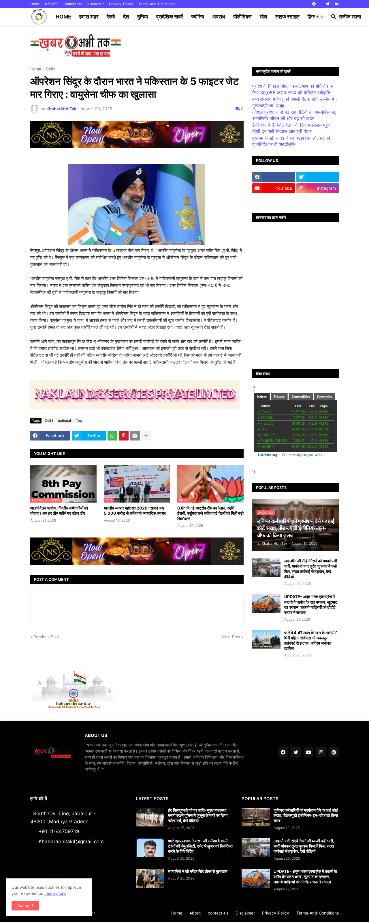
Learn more (55, 893)
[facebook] (314, 4)
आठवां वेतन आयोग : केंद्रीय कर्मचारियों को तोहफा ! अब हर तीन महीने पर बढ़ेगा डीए (59, 510)
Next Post (231, 636)
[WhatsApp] (112, 436)
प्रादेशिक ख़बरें (169, 17)
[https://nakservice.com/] (273, 199)
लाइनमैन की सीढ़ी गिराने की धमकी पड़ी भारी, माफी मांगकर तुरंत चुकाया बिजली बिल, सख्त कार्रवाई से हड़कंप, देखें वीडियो (310, 568)
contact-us (218, 912)
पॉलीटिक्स (242, 17)
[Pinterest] (124, 436)
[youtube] (337, 4)
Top (79, 420)
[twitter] (328, 4)
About (195, 912)
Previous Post (46, 636)
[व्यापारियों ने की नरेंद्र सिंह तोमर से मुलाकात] (150, 878)
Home (35, 4)
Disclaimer (95, 4)
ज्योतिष (197, 17)
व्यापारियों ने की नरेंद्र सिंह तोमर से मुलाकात (197, 871)
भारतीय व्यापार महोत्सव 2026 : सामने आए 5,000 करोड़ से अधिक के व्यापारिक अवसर (135, 510)
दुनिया (142, 17)
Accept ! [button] (25, 905)
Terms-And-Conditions (156, 4)
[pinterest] (334, 752)
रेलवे (111, 17)
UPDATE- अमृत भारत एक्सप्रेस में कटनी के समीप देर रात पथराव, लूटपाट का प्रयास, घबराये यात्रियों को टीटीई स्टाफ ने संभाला (310, 604)
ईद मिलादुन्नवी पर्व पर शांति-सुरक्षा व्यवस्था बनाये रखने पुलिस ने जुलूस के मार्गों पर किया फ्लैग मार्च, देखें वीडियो (197, 815)
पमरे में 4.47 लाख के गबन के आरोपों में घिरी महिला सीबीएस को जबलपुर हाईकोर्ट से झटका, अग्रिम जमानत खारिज (310, 640)
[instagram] (321, 752)
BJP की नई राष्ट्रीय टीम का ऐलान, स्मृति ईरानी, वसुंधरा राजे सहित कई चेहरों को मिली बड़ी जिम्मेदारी (210, 513)
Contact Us (72, 4)
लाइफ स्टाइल (287, 17)
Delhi (50, 69)
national (64, 420)
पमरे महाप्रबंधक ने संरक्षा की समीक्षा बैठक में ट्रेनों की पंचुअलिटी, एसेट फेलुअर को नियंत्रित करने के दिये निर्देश (200, 846)
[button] (320, 17)
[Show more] (146, 436)
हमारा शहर (89, 17)
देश (126, 17)
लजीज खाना (349, 17)
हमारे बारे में (51, 4)
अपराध (218, 17)
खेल (263, 17)
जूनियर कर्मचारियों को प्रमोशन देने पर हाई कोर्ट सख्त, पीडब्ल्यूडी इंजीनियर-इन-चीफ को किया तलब (306, 815)
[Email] (135, 436)
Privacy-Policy (121, 4)
